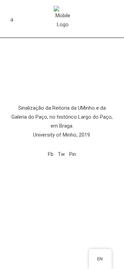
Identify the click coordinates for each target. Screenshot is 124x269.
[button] (62, 81)
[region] (62, 50)
